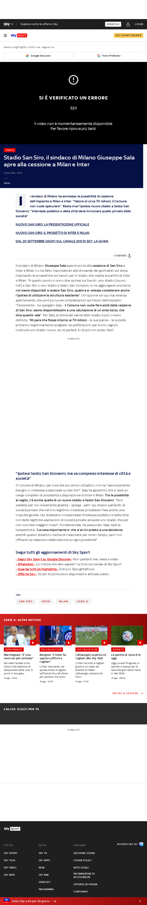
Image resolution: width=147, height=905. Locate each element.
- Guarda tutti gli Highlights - (37, 569)
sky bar (44, 874)
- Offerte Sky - (26, 574)
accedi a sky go (127, 844)
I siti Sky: (8, 845)
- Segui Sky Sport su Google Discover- (44, 559)
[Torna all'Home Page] (19, 35)
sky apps (44, 860)
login (139, 24)
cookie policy (83, 860)
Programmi (46, 889)
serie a (82, 601)
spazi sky (45, 882)
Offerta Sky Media (85, 884)
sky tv (43, 853)
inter (46, 601)
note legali (81, 867)
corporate (81, 891)
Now (42, 867)
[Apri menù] (5, 35)
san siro (26, 601)
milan (63, 601)
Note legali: (80, 845)
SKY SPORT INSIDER (128, 35)
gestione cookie (84, 853)
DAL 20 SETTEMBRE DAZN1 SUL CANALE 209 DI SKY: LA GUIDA (62, 241)
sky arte (9, 874)
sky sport (10, 853)
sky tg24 (9, 860)
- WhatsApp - (25, 564)
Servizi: (43, 845)
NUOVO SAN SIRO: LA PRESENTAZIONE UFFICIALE (52, 224)
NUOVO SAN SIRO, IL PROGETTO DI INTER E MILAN (52, 233)
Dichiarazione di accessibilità (84, 875)
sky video (10, 867)
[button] (67, 901)
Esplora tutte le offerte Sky (39, 24)
